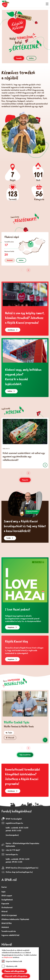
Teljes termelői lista (25, 755)
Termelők (18, 58)
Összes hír (25, 480)
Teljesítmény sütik (11, 966)
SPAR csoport (6, 895)
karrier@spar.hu (12, 854)
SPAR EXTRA (6, 923)
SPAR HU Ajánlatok (9, 915)
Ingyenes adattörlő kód (10, 935)
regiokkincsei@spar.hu (14, 823)
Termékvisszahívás (8, 931)
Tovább (8, 538)
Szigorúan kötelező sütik (14, 961)
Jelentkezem (11, 330)
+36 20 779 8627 (13, 850)
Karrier (4, 887)
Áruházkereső (6, 907)
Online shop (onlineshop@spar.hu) (19, 872)
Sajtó (3, 891)
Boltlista (31, 58)
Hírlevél (4, 911)
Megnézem (11, 627)
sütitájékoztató (7, 957)
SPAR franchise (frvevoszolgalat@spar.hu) (22, 867)
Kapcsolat (5, 903)
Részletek (9, 260)
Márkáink (5, 927)
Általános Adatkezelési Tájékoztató (15, 919)
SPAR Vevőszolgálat (14, 819)
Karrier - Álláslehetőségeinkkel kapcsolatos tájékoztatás (22, 844)
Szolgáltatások (7, 899)
